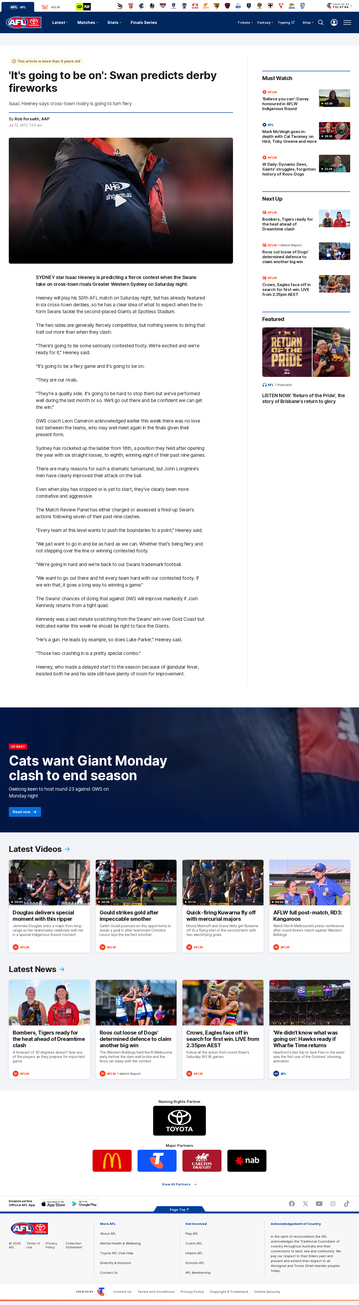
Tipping (284, 22)
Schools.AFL (194, 1263)
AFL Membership (198, 1272)
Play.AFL (191, 1233)
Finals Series (144, 22)
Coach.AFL (193, 1243)
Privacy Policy (51, 1245)
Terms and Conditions (156, 1291)
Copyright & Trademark (229, 1291)
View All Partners (176, 1184)
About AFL (108, 1233)
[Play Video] (121, 200)
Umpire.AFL (194, 1253)
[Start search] (321, 22)
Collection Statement (74, 1245)
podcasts (284, 385)
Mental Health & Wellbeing (120, 1243)
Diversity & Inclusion (115, 1263)
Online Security (267, 1291)
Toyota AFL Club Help (116, 1253)
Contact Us (109, 1272)
